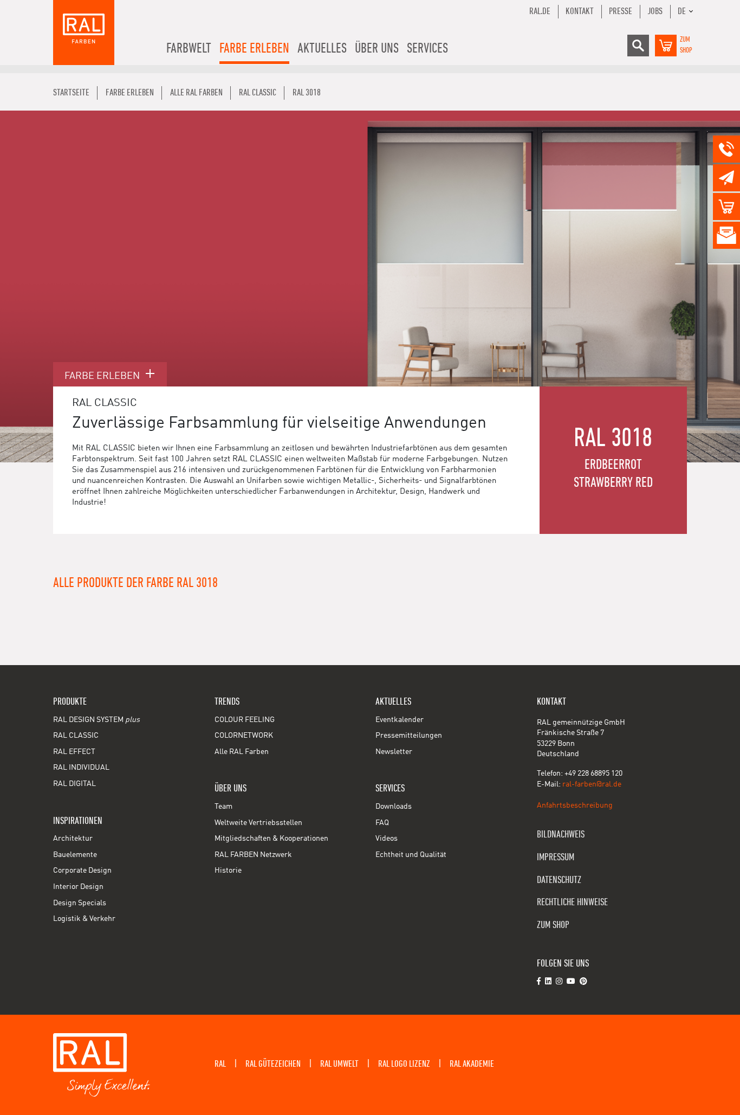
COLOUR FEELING (245, 720)
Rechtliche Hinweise (572, 902)
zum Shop (553, 925)
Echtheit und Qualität (410, 855)
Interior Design (78, 887)
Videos (386, 838)
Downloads (393, 806)
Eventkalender (399, 720)
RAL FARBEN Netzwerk (253, 855)
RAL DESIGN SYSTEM (96, 720)
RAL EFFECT (74, 752)
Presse (620, 11)
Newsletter (393, 752)
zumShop (686, 45)
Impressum (555, 857)
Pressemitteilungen (408, 735)
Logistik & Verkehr (84, 919)
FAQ (382, 823)
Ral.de (539, 11)
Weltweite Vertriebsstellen (258, 823)
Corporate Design (82, 870)
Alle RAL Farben (242, 752)
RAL (220, 1064)
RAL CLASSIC (76, 735)
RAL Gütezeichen (273, 1064)
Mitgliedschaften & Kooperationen (271, 838)
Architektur (73, 838)
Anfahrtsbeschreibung (575, 805)
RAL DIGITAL (74, 784)
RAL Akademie (472, 1064)
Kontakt (580, 11)
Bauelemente (75, 855)
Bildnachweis (561, 834)
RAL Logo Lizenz (404, 1064)
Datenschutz (559, 880)
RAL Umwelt (339, 1064)
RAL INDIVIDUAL (81, 767)
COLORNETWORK (244, 735)
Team (223, 806)
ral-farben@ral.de (591, 784)
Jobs (655, 11)
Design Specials (79, 903)
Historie (228, 870)
